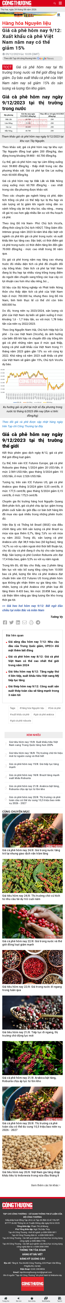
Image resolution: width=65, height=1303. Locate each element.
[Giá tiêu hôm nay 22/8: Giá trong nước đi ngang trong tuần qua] (32, 969)
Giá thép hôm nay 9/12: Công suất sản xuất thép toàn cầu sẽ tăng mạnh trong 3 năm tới (33, 691)
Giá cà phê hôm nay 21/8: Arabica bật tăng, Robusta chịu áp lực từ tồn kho (34, 788)
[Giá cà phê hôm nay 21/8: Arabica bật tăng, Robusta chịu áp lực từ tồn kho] (32, 1060)
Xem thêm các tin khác (45, 1185)
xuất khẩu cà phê (20, 714)
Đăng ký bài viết (32, 1254)
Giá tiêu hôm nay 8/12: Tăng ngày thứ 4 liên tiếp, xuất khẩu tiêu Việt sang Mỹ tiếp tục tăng (33, 676)
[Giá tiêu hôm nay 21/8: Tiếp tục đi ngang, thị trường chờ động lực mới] (32, 1014)
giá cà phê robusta (21, 720)
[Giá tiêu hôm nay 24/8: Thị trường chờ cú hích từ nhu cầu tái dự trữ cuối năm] (32, 877)
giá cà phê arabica (44, 714)
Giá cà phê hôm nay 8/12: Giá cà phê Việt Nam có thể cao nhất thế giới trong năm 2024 (33, 661)
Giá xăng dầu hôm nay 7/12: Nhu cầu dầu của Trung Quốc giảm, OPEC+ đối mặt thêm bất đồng (33, 646)
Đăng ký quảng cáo (32, 1258)
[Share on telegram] (38, 622)
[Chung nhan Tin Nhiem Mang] (32, 1283)
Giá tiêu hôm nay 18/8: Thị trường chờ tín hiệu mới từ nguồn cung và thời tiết (36, 755)
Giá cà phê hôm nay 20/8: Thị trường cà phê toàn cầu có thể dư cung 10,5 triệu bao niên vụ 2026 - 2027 (34, 800)
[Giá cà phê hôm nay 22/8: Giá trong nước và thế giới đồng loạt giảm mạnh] (32, 923)
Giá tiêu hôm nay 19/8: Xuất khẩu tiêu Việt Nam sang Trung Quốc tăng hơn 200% (33, 743)
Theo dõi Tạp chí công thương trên (20, 58)
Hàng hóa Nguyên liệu (26, 23)
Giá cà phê (55, 708)
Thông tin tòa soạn (33, 1250)
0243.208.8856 (38, 1269)
